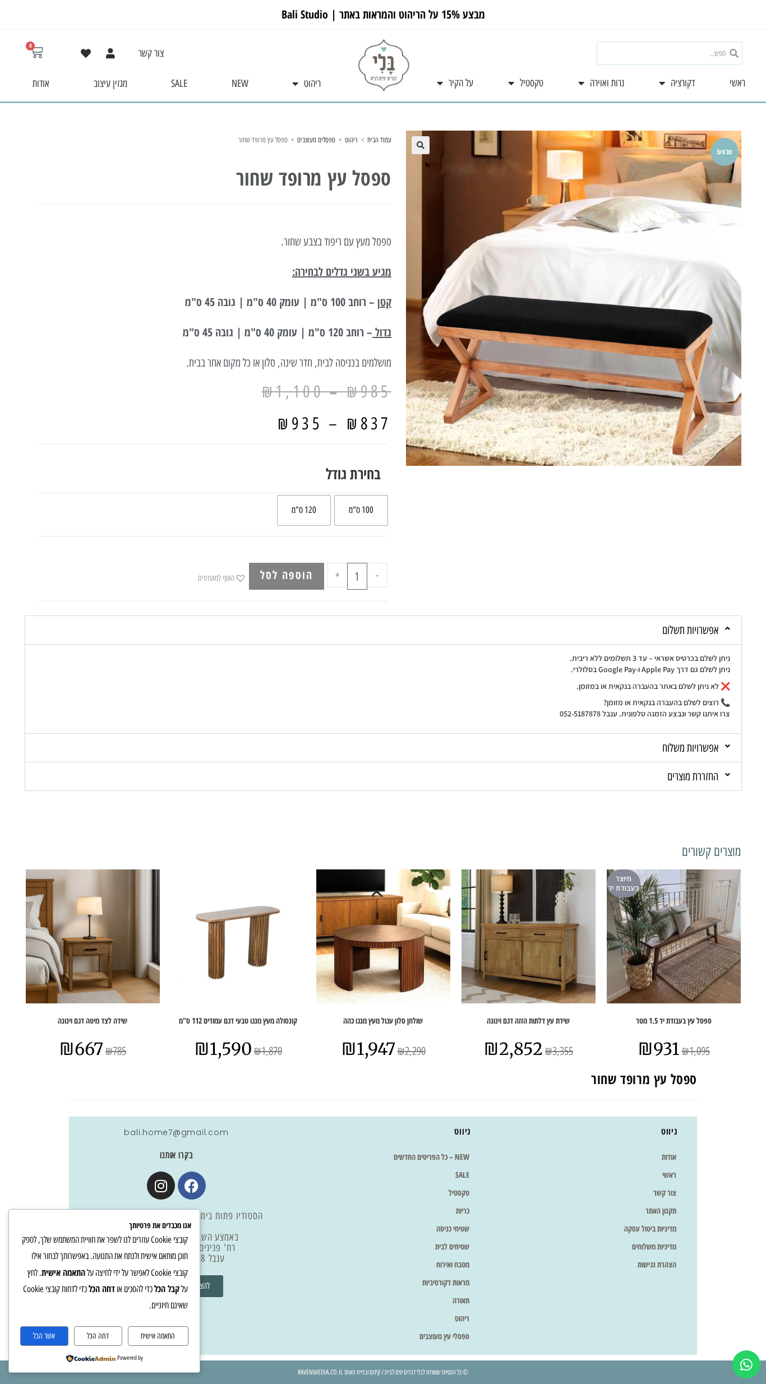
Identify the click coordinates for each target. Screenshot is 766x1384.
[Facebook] (192, 1186)
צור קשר (151, 53)
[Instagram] (161, 1186)
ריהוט (312, 83)
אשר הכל (44, 1336)
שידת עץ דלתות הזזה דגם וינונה (528, 1020)
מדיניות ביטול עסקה (650, 1228)
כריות (462, 1210)
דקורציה (683, 83)
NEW (240, 83)
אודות (41, 83)
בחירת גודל (353, 474)
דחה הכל (98, 1336)
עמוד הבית (379, 140)
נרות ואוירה (607, 83)
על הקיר (461, 83)
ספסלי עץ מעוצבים (444, 1336)
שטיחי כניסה (452, 1228)
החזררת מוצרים (692, 776)
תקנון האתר (660, 1210)
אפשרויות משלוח (690, 748)
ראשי (737, 83)
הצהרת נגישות (657, 1264)
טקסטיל (531, 83)
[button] (421, 145)
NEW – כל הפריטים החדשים (431, 1156)
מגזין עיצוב (110, 83)
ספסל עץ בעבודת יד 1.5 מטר (674, 1020)
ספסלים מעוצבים (316, 140)
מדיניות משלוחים (654, 1246)
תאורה (461, 1300)
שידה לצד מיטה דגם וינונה (92, 1020)
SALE (179, 83)
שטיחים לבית (452, 1246)
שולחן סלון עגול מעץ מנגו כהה (383, 1020)
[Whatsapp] (746, 1364)
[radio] (361, 510)
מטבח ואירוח (452, 1264)
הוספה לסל (286, 574)
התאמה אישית (158, 1336)
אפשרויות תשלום (690, 630)
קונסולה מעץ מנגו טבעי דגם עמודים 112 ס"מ (238, 1020)
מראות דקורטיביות (445, 1282)
